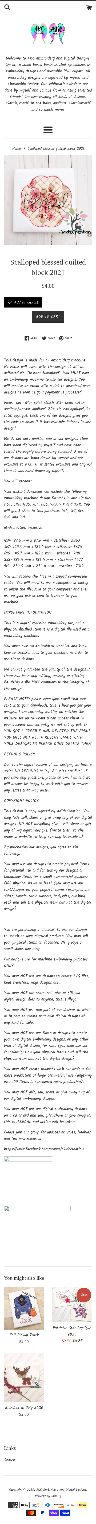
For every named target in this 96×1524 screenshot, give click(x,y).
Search (9, 1460)
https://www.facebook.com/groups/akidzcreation (44, 1149)
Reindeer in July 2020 (24, 1408)
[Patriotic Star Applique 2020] (72, 1304)
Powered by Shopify (48, 1496)
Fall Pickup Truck (24, 1335)
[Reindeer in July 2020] (24, 1377)
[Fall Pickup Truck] (24, 1308)
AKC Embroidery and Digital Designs (61, 1489)
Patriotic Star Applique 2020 (72, 1331)
